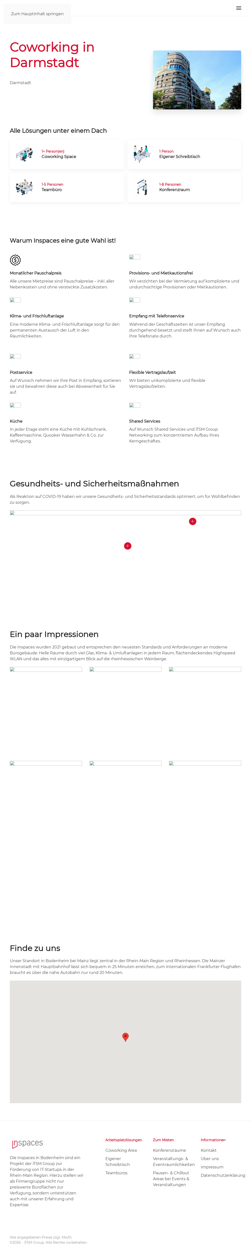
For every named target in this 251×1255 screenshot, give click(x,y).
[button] (238, 8)
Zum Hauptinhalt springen (37, 14)
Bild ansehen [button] (46, 716)
